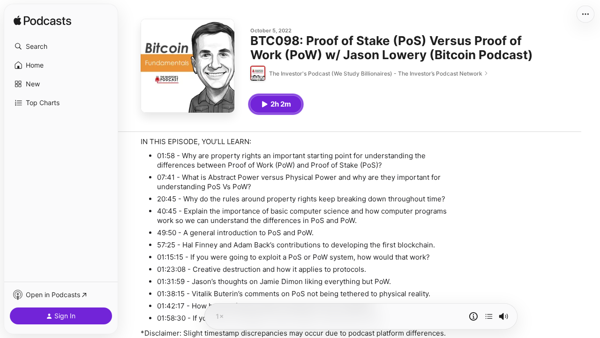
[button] (61, 46)
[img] (42, 21)
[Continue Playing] (489, 316)
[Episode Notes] (473, 316)
